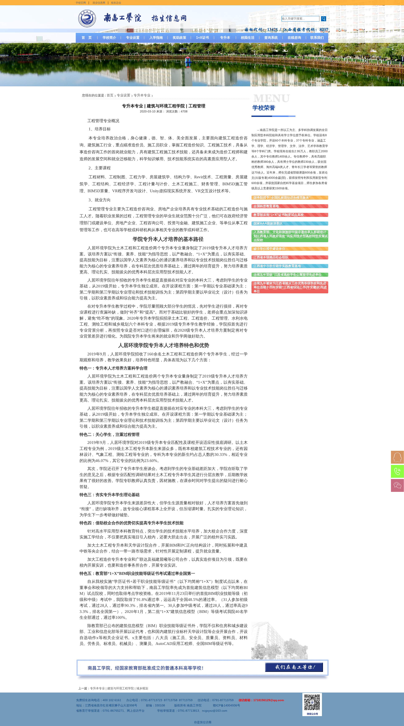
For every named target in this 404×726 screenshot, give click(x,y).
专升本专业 (142, 95)
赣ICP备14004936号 (226, 705)
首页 (110, 95)
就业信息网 (99, 2)
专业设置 (123, 95)
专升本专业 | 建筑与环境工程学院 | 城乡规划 (119, 688)
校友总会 (116, 2)
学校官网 (81, 2)
